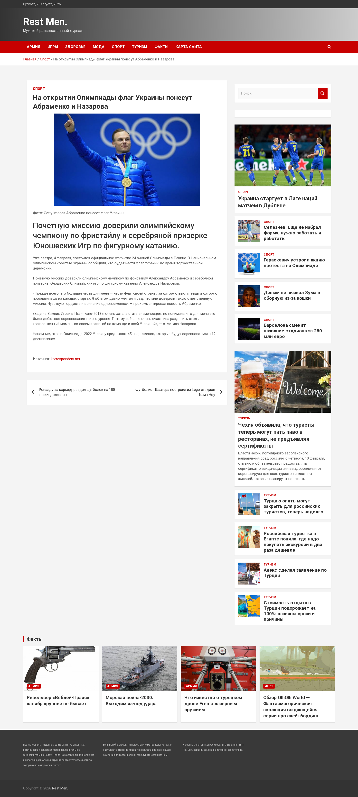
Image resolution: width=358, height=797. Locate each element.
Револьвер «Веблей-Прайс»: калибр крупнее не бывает (59, 700)
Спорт (118, 47)
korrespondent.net (65, 359)
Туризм (139, 47)
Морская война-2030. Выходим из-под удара (131, 700)
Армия (33, 47)
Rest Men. (45, 22)
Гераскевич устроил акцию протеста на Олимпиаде (294, 262)
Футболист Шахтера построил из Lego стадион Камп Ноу (175, 392)
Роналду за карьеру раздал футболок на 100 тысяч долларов (77, 392)
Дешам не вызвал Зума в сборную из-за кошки (292, 295)
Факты (161, 47)
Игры (52, 47)
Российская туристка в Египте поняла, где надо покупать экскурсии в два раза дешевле (293, 542)
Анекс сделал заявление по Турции (295, 572)
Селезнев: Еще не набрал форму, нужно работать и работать (292, 232)
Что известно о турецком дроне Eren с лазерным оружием (213, 703)
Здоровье (75, 47)
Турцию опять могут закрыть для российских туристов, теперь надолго (293, 506)
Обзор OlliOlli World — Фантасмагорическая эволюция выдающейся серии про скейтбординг (291, 706)
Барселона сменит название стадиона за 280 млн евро (293, 330)
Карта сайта (189, 47)
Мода (98, 47)
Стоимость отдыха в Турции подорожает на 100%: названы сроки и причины (290, 611)
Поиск (323, 93)
